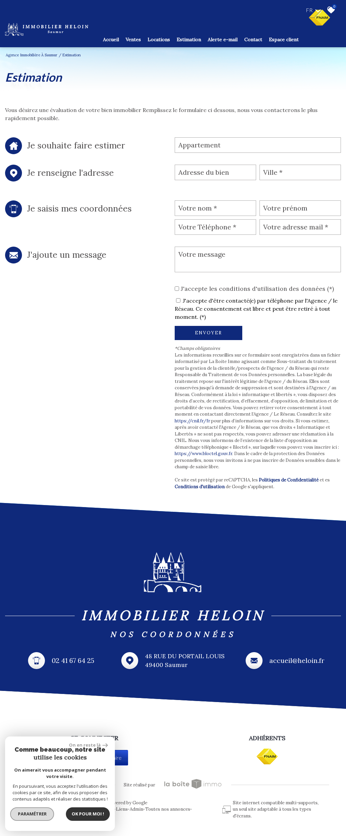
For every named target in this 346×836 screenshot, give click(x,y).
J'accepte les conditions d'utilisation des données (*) (257, 288)
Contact (253, 39)
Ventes (133, 39)
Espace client (284, 39)
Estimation (189, 39)
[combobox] (258, 145)
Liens (122, 809)
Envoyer (208, 333)
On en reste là (85, 745)
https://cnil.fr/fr (192, 421)
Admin (136, 809)
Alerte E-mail (223, 39)
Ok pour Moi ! (88, 814)
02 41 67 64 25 (73, 660)
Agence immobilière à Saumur (31, 55)
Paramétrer (32, 814)
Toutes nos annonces (167, 809)
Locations (159, 39)
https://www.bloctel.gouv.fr (203, 453)
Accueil (111, 39)
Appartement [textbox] (199, 145)
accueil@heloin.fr (296, 660)
